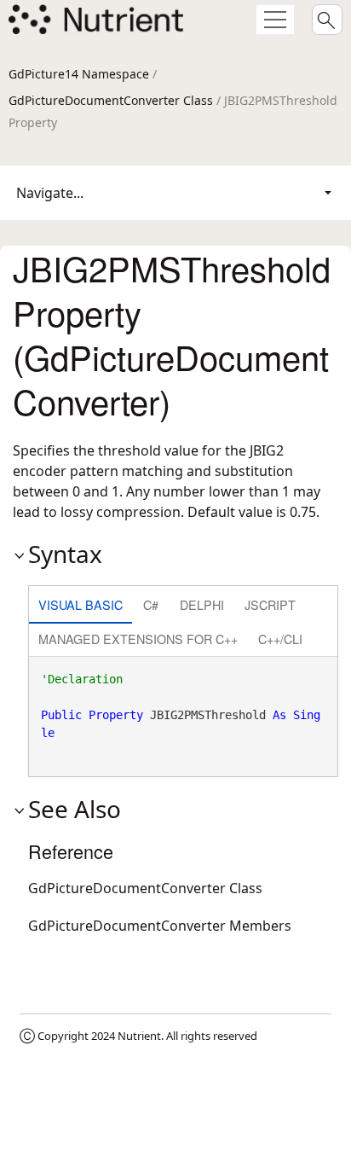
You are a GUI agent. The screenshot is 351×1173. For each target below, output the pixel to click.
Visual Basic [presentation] (80, 604)
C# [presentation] (150, 604)
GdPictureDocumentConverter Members (159, 925)
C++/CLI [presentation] (280, 638)
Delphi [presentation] (202, 604)
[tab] (80, 606)
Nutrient (139, 1035)
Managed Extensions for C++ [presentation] (138, 638)
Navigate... (49, 192)
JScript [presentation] (270, 604)
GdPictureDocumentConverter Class (111, 100)
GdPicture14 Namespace (79, 74)
